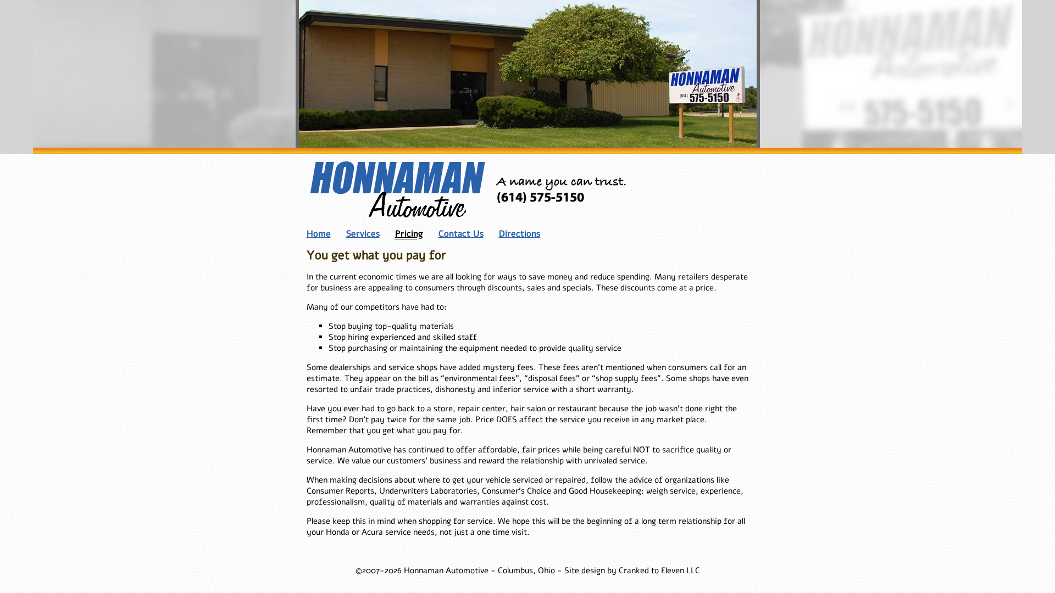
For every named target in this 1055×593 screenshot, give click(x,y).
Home (319, 234)
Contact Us (461, 234)
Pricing (409, 234)
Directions (519, 234)
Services (363, 234)
